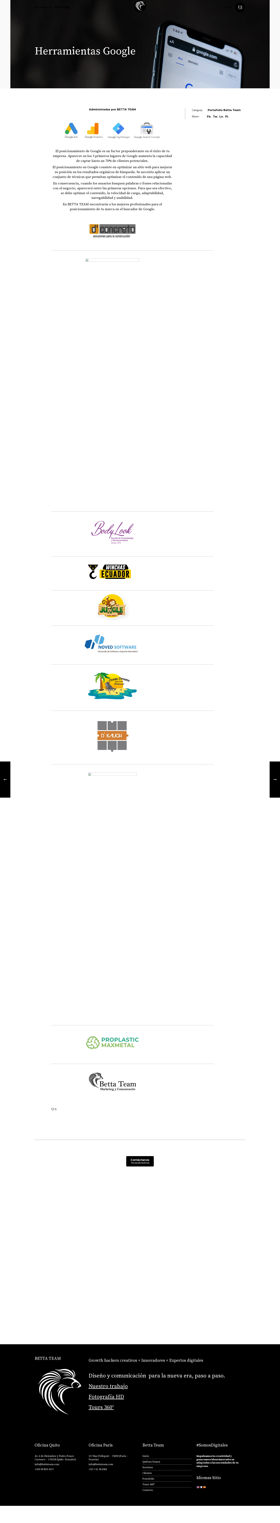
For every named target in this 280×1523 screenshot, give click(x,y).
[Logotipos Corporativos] (275, 780)
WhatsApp (62, 7)
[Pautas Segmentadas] (5, 780)
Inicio (145, 1456)
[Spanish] (204, 1487)
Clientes (147, 1473)
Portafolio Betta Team (224, 110)
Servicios (147, 1467)
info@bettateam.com (47, 1464)
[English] (197, 1487)
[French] (201, 1487)
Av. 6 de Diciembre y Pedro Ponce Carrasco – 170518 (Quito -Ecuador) (55, 1457)
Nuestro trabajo (108, 1386)
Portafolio (148, 1478)
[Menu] (240, 7)
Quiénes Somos (151, 1461)
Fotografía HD (106, 1397)
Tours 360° (101, 1407)
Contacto (147, 1490)
